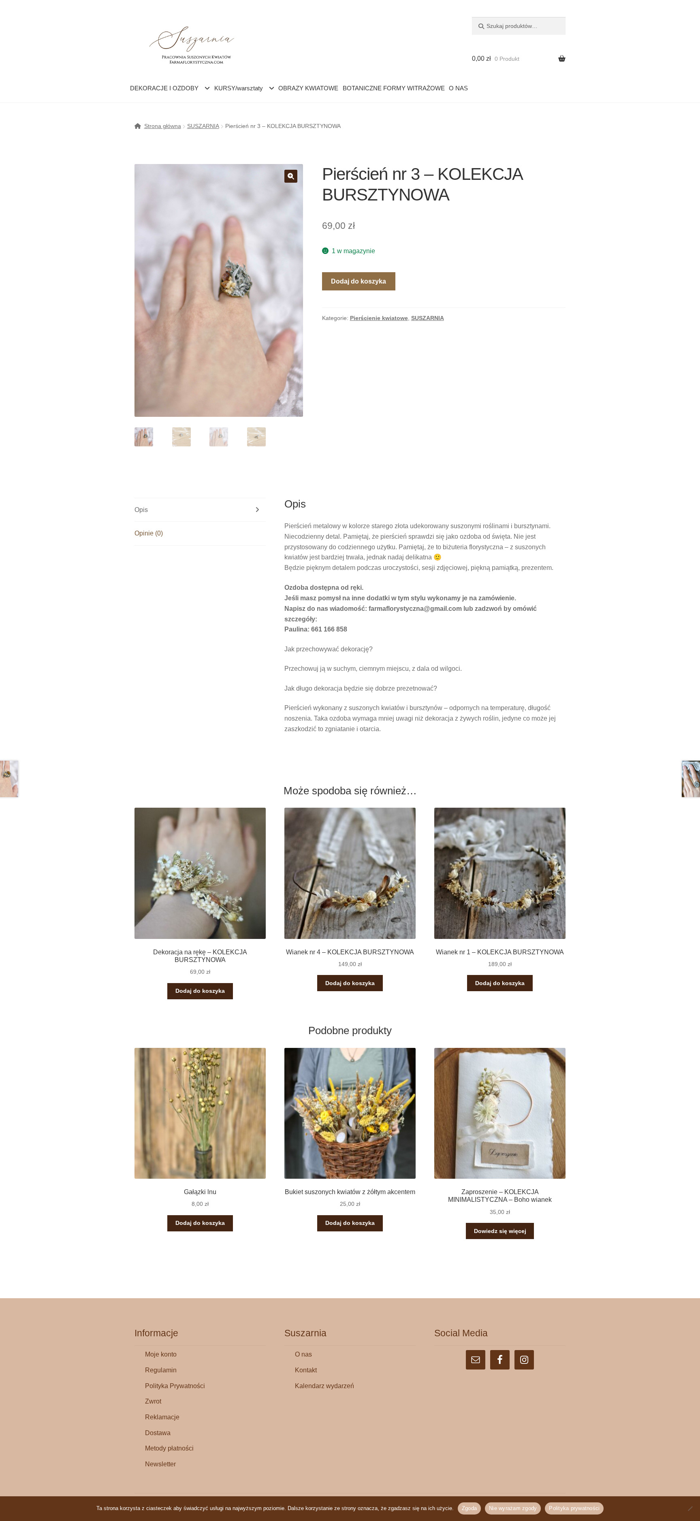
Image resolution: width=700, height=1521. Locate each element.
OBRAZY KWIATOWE (308, 88)
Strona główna (162, 126)
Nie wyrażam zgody (513, 1508)
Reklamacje (162, 1417)
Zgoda (469, 1508)
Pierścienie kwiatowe (379, 318)
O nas (303, 1354)
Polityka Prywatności (175, 1385)
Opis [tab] (141, 509)
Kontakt (306, 1370)
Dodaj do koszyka (358, 281)
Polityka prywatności (574, 1508)
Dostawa (158, 1432)
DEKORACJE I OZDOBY (164, 88)
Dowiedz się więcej (500, 1231)
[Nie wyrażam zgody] (690, 1508)
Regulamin (161, 1370)
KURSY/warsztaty (238, 88)
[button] (290, 176)
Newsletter (160, 1464)
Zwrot (153, 1401)
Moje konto (161, 1354)
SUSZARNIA (203, 126)
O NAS (458, 88)
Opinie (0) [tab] (148, 533)
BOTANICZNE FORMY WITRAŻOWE (394, 88)
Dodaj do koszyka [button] (200, 991)
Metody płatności (169, 1448)
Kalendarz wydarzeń (324, 1385)
